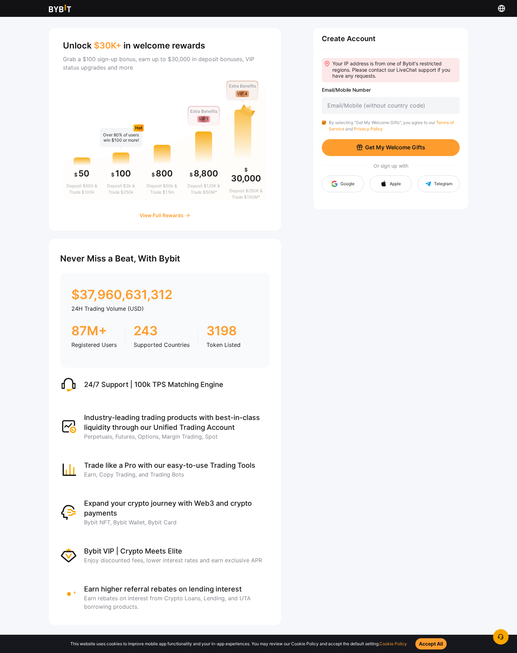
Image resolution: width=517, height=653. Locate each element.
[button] (391, 183)
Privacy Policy (368, 128)
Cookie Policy (393, 643)
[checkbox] (324, 123)
